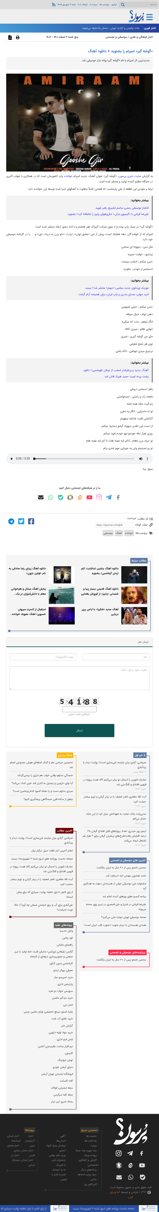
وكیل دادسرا (66, 931)
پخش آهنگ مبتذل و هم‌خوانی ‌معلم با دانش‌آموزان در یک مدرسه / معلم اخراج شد (28, 594)
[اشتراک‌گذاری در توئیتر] (20, 521)
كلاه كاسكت (66, 1081)
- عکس (94, 1179)
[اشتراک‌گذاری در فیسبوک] (30, 521)
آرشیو (114, 4)
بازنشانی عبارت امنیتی (79, 714)
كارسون (69, 1053)
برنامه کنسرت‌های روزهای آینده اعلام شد (124, 896)
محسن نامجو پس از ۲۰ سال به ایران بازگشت (121, 867)
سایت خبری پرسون (129, 176)
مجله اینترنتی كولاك (62, 1088)
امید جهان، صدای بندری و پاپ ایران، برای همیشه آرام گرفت (113, 294)
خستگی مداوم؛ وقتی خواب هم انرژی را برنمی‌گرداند (45, 775)
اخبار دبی (68, 1005)
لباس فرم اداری (65, 1039)
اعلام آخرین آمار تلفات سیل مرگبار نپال (52, 850)
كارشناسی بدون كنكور (61, 963)
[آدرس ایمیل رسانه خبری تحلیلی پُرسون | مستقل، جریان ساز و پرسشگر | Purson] (40, 497)
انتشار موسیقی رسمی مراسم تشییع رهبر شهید (122, 208)
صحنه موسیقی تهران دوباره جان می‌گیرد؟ (123, 917)
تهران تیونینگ (65, 1060)
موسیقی (108, 533)
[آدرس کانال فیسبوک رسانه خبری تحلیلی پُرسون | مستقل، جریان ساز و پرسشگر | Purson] (118, 497)
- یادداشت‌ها (91, 1141)
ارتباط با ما (83, 4)
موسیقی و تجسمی (116, 37)
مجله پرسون (65, 755)
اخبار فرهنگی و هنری (141, 37)
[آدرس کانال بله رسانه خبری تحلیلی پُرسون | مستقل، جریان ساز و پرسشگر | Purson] (60, 497)
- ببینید (94, 1145)
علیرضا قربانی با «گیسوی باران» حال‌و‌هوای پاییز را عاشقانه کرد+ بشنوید (108, 214)
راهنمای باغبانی (65, 945)
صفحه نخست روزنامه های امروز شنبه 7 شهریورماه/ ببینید (42, 859)
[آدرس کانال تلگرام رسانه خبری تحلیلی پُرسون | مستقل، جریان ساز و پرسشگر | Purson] (108, 497)
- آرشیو (63, 1150)
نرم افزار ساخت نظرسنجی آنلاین (55, 1046)
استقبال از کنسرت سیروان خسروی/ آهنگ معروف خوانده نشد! (29, 614)
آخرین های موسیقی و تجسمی (127, 860)
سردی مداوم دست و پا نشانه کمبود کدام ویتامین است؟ (43, 791)
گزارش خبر (67, 1025)
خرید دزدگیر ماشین (62, 998)
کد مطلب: (142, 519)
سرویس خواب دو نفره (61, 991)
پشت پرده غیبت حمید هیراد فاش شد (127, 376)
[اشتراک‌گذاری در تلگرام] (10, 521)
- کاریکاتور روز (91, 1184)
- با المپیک (61, 1165)
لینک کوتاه (141, 525)
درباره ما (93, 4)
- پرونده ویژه (91, 1155)
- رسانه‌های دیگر (89, 1170)
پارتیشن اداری (65, 984)
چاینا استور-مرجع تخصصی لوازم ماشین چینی (48, 1012)
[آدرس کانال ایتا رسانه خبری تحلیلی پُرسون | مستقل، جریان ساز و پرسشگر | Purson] (80, 497)
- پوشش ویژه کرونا (57, 1145)
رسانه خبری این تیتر (62, 1101)
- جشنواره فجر (59, 1160)
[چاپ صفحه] (17, 37)
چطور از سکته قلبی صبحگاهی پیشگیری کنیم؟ (48, 799)
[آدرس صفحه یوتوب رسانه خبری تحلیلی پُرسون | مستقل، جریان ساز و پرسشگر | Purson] (89, 497)
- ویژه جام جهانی (58, 1155)
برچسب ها (104, 4)
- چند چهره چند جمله (87, 1150)
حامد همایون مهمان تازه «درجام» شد (126, 876)
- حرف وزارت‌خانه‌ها (88, 1174)
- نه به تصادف (59, 1170)
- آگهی (63, 1136)
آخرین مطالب (64, 831)
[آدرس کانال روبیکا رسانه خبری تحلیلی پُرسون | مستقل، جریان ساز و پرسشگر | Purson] (70, 497)
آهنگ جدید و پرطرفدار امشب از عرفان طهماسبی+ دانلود (116, 370)
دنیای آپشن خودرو (63, 1067)
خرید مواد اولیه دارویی (61, 1032)
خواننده (68, 176)
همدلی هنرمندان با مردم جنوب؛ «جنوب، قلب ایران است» (115, 925)
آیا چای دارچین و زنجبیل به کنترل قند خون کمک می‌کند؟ (42, 783)
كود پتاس (67, 938)
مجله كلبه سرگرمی (63, 1095)
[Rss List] (53, 4)
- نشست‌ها (92, 1136)
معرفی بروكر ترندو (63, 970)
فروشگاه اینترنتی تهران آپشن (57, 1074)
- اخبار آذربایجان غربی (30, 1141)
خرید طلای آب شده (62, 1018)
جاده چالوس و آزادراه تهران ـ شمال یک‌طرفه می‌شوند (111, 28)
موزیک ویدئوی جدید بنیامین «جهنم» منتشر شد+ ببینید (117, 288)
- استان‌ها (62, 1141)
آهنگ (119, 533)
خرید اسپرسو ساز (63, 977)
